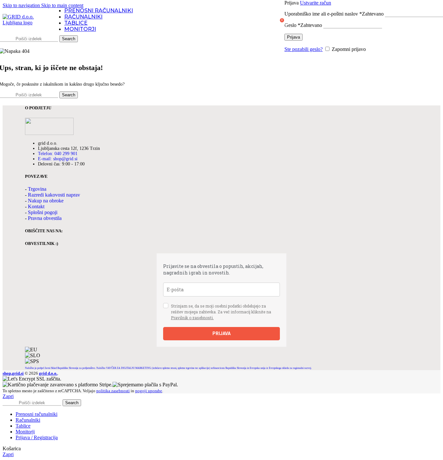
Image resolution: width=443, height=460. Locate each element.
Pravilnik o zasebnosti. (192, 317)
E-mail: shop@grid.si (58, 158)
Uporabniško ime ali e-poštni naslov (334, 14)
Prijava (293, 37)
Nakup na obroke (46, 200)
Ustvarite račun (315, 3)
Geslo (303, 25)
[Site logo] (24, 22)
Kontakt (36, 206)
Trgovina (37, 189)
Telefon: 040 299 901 (58, 153)
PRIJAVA (221, 333)
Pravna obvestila (45, 218)
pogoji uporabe (148, 390)
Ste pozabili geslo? (303, 49)
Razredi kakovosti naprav (54, 195)
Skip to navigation (22, 5)
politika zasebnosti (113, 390)
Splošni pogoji (42, 212)
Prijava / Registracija (37, 437)
